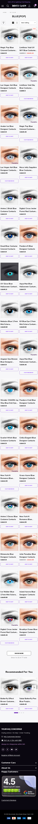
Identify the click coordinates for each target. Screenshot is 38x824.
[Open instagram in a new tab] (3, 749)
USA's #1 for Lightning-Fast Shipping (19, 2)
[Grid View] (13, 23)
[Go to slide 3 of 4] (21, 712)
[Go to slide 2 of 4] (19, 712)
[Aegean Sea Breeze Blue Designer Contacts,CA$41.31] (9, 347)
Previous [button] (3, 687)
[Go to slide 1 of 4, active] (16, 712)
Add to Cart (9, 57)
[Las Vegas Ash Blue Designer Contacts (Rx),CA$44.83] (9, 155)
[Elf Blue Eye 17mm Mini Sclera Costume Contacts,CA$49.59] (28, 309)
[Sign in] (29, 6)
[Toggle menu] (2, 6)
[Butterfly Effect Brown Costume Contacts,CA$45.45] (9, 686)
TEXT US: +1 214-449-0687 (11, 740)
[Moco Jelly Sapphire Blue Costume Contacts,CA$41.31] (28, 155)
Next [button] (34, 687)
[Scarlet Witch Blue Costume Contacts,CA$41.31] (9, 426)
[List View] (17, 23)
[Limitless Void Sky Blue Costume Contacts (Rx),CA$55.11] (28, 73)
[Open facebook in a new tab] (7, 749)
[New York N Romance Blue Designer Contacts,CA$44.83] (28, 504)
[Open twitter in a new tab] (16, 749)
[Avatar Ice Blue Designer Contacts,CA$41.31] (9, 114)
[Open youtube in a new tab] (11, 749)
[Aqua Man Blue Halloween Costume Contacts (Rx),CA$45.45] (28, 347)
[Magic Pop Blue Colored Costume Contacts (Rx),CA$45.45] (28, 114)
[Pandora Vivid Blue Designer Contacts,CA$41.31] (28, 388)
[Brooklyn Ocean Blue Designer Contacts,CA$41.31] (28, 617)
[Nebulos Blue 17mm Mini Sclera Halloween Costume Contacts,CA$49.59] (9, 309)
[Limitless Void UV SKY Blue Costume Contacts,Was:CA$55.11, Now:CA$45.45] (28, 35)
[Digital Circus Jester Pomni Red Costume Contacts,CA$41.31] (28, 196)
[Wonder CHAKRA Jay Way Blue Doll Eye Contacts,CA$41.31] (9, 388)
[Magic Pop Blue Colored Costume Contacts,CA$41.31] (9, 35)
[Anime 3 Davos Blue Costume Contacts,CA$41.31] (9, 504)
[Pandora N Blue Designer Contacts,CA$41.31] (28, 234)
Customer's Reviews (8, 800)
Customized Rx (28, 98)
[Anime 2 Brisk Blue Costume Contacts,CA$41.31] (9, 196)
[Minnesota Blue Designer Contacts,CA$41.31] (9, 542)
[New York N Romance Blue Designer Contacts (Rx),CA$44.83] (9, 463)
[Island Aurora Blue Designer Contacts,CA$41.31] (28, 580)
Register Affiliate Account (10, 755)
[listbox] (28, 23)
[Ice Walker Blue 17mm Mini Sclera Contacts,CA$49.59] (9, 580)
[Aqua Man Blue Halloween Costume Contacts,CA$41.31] (28, 272)
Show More (19, 653)
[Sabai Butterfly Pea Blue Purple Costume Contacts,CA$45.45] (28, 686)
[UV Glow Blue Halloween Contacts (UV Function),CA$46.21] (9, 272)
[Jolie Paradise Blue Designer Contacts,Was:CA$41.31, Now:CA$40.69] (28, 542)
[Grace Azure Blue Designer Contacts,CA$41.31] (28, 463)
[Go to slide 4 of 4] (23, 712)
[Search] (8, 6)
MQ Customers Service (12, 737)
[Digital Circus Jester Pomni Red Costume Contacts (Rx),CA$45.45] (9, 617)
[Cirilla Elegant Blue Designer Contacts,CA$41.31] (28, 426)
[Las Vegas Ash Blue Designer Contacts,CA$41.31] (9, 73)
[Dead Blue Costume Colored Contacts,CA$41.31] (9, 234)
